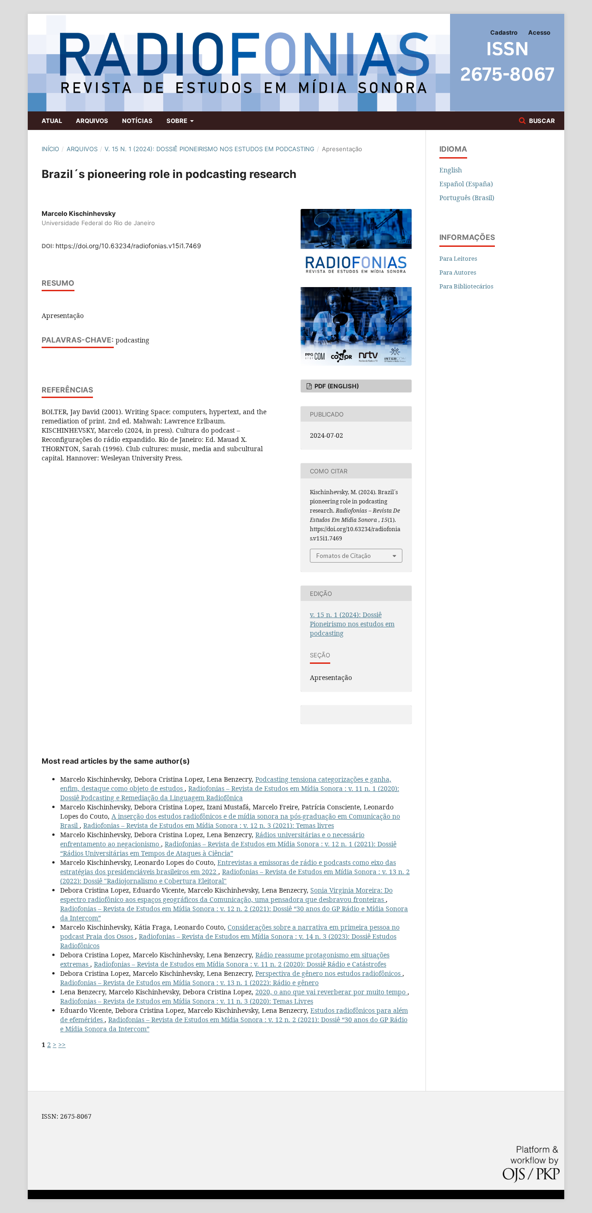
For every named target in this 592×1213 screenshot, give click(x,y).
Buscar (541, 120)
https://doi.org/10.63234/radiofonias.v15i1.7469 (128, 246)
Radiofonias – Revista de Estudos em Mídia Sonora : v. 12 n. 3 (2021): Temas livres (208, 825)
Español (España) (466, 183)
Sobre (177, 120)
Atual (52, 120)
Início (50, 149)
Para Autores (457, 272)
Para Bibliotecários (466, 286)
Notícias (137, 120)
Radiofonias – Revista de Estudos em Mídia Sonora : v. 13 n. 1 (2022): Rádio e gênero (189, 982)
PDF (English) (336, 386)
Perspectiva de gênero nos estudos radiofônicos (328, 973)
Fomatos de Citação (343, 555)
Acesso (539, 32)
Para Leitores (458, 258)
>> (62, 1044)
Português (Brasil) (466, 197)
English (450, 169)
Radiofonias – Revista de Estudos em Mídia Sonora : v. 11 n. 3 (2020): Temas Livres (186, 1001)
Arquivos (92, 120)
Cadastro (504, 32)
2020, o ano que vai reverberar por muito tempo (331, 991)
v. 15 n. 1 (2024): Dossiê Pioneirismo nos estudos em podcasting (209, 149)
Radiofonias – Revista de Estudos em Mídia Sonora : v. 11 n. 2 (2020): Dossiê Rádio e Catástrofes (240, 964)
